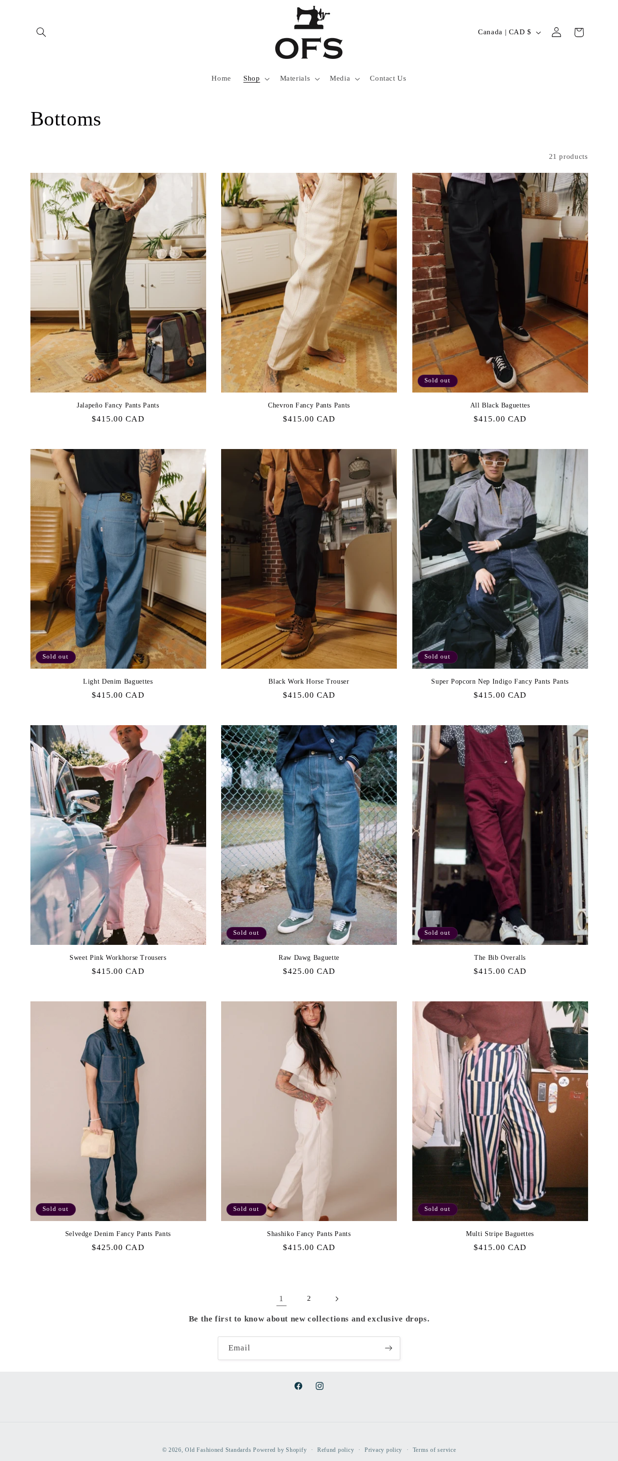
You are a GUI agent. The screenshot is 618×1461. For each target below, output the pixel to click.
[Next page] (336, 1299)
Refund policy (335, 1450)
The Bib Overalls (500, 957)
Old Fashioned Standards (218, 1450)
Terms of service (434, 1450)
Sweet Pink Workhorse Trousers (118, 957)
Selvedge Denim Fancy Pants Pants (118, 1233)
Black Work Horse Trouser (308, 681)
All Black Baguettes (500, 405)
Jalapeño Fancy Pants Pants (118, 405)
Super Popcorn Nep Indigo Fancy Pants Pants (499, 681)
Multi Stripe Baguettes (500, 1233)
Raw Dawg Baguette (309, 957)
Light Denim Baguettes (118, 681)
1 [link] (281, 1298)
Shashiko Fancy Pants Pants (309, 1233)
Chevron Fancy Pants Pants (309, 405)
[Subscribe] (389, 1348)
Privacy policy (383, 1450)
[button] (41, 32)
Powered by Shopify (280, 1450)
